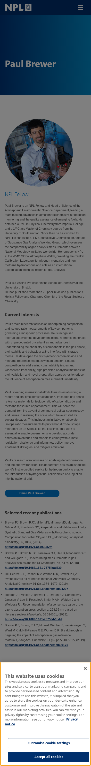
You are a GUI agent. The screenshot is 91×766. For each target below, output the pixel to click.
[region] (45, 714)
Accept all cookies (48, 757)
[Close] (85, 668)
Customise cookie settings (49, 743)
